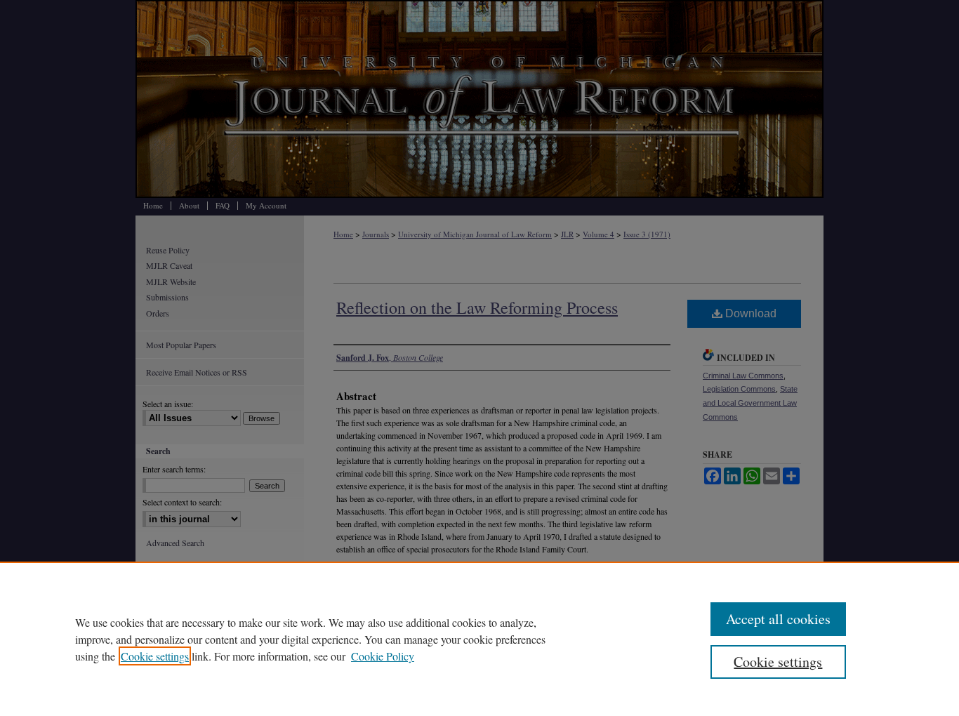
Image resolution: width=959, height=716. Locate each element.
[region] (479, 639)
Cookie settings (155, 656)
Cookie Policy (382, 656)
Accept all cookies (778, 618)
